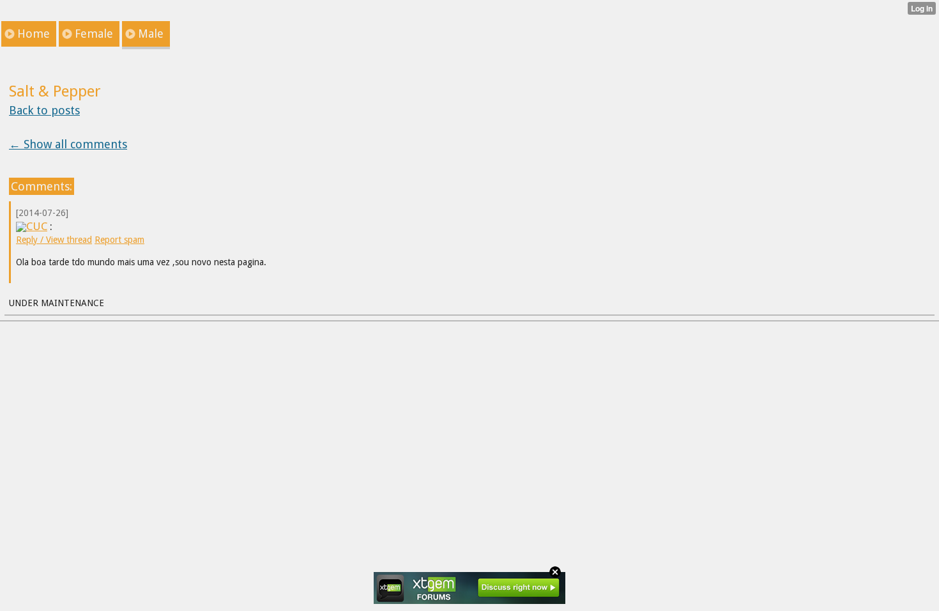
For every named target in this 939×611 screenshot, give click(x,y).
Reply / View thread (54, 240)
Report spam (119, 240)
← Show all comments (68, 144)
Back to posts (44, 110)
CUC (36, 226)
